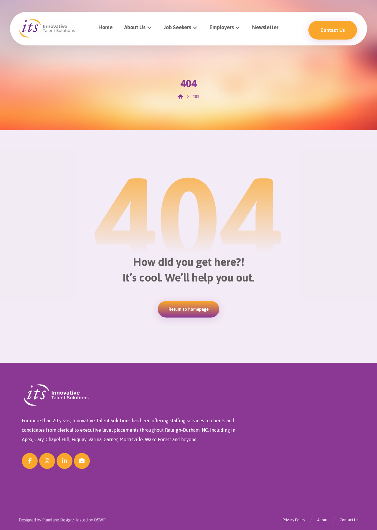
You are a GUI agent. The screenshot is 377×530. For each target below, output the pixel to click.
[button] (30, 461)
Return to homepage (188, 309)
